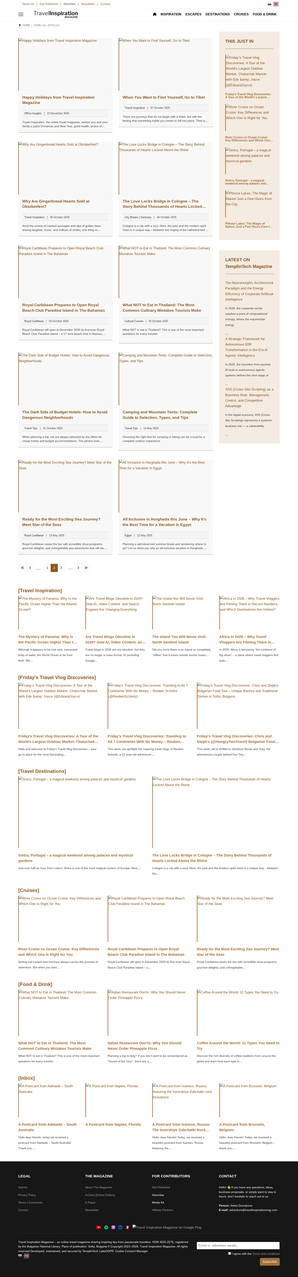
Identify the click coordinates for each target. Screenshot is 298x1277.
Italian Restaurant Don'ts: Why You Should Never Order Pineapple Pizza (144, 1046)
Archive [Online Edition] (100, 1195)
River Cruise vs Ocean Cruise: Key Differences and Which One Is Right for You (249, 140)
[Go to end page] (86, 568)
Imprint (22, 1187)
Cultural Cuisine (134, 321)
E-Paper (90, 1202)
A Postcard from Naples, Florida (113, 1124)
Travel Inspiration (135, 107)
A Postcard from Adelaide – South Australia (47, 1127)
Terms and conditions (266, 1253)
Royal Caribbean (34, 321)
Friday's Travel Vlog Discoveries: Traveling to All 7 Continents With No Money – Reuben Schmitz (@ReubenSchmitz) (147, 741)
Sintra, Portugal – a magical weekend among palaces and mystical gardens (245, 183)
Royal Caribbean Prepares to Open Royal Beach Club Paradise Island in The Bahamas (146, 952)
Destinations (218, 14)
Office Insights (33, 113)
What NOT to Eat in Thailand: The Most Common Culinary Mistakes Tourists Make (54, 1046)
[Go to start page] (22, 568)
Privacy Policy (27, 1195)
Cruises (241, 14)
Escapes (193, 14)
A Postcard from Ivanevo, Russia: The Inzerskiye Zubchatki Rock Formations (181, 1129)
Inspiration (171, 14)
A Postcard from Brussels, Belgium (242, 1127)
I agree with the (255, 1253)
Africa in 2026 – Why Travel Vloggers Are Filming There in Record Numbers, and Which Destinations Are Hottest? (245, 645)
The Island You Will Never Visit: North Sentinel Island (179, 639)
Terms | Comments (30, 1202)
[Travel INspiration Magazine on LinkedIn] (120, 1227)
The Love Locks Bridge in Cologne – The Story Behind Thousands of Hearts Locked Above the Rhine (162, 206)
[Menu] (20, 14)
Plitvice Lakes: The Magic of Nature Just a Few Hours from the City (249, 226)
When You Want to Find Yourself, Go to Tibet (164, 97)
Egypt (128, 535)
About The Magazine (98, 1187)
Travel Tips (31, 428)
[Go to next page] (78, 568)
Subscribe (270, 1261)
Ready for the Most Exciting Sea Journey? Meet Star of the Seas (238, 952)
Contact (105, 3)
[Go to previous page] (30, 568)
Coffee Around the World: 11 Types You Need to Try (238, 1046)
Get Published (49, 3)
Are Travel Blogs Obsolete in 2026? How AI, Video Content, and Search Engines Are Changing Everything (114, 645)
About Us (28, 3)
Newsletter (88, 3)
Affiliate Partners (162, 1210)
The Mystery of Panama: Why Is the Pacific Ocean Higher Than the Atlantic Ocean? (47, 642)
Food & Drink (265, 14)
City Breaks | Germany (138, 217)
